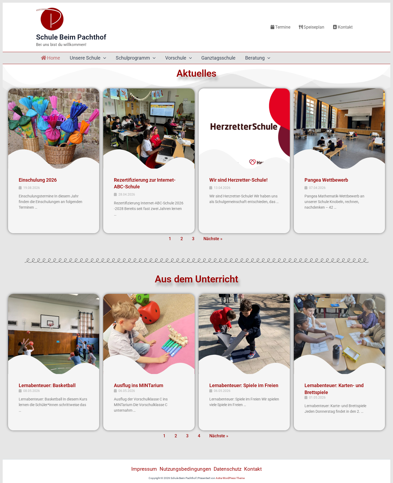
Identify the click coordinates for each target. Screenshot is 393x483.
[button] (103, 58)
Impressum (144, 469)
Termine (282, 27)
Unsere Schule (85, 58)
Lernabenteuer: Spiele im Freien (243, 385)
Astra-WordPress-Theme (230, 478)
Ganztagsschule (218, 58)
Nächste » (212, 238)
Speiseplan (313, 27)
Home (53, 58)
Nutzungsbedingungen (185, 469)
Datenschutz (227, 469)
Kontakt (345, 27)
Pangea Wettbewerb (326, 180)
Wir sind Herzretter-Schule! (238, 180)
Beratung (255, 58)
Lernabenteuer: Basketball (47, 385)
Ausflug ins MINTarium (138, 385)
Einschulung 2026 (38, 180)
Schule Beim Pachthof (71, 37)
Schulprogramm (133, 58)
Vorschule (175, 58)
